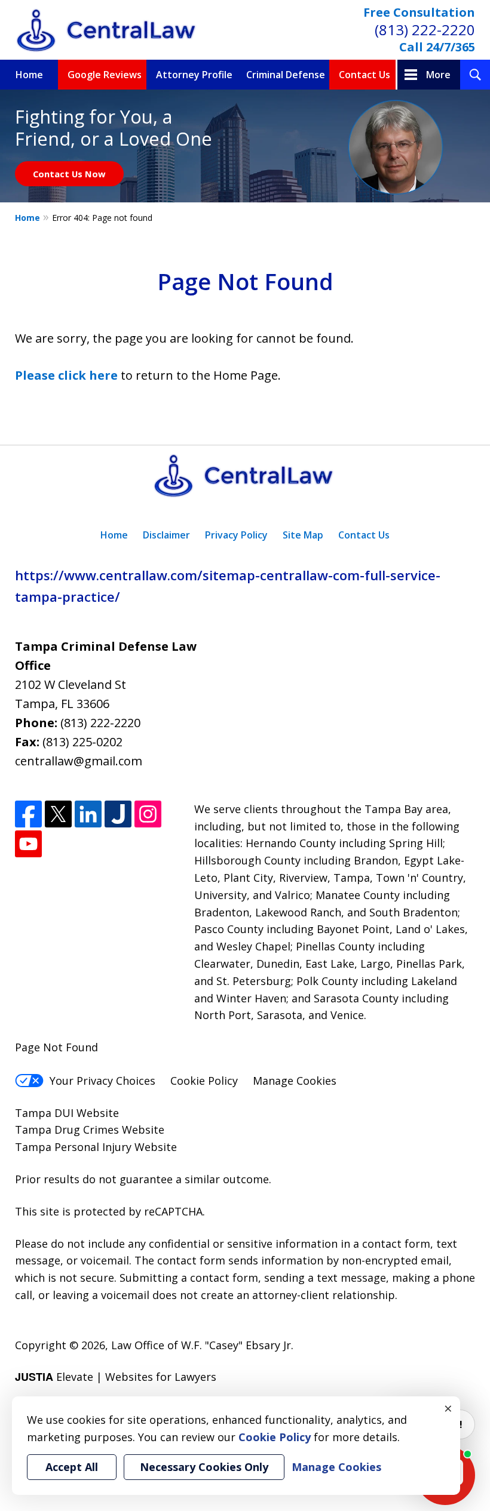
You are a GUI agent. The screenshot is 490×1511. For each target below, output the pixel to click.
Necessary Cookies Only (204, 1467)
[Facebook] (28, 814)
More (438, 74)
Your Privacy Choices (102, 1080)
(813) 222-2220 (425, 29)
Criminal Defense (285, 74)
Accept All (71, 1467)
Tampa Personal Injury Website (96, 1147)
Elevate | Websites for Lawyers (115, 1377)
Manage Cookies (294, 1080)
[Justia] (118, 814)
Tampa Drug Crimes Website (89, 1129)
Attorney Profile (194, 74)
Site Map (303, 534)
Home (29, 74)
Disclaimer (166, 534)
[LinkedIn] (88, 814)
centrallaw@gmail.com (78, 761)
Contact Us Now (69, 174)
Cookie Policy (204, 1080)
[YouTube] (28, 843)
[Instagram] (147, 814)
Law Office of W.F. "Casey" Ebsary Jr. (202, 1345)
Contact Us (364, 74)
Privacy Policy (236, 534)
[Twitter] (58, 814)
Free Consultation (419, 12)
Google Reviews (105, 74)
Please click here (66, 375)
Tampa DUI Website (67, 1113)
